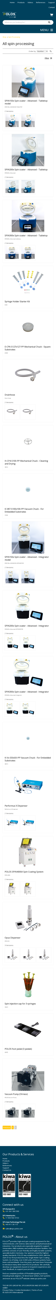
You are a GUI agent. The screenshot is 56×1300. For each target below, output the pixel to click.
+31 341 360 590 (12, 1211)
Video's (5, 1163)
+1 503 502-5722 (12, 1218)
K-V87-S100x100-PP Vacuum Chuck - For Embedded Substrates (24, 510)
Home (12, 2)
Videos (30, 2)
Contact (52, 7)
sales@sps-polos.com (14, 1228)
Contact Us (7, 1170)
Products (21, 2)
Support (51, 2)
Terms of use (37, 1290)
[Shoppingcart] (51, 15)
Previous (6, 1127)
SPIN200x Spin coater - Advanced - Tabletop (26, 169)
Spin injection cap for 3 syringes (20, 1003)
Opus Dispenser (12, 937)
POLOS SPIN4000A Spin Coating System (24, 871)
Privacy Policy (8, 1290)
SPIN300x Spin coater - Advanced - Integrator (27, 691)
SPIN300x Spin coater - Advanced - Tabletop (26, 235)
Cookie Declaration (22, 1290)
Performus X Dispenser (16, 805)
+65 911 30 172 (11, 1224)
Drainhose (10, 394)
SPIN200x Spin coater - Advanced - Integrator (27, 625)
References (40, 2)
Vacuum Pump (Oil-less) (16, 1094)
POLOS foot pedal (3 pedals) (18, 1048)
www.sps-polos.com (38, 1278)
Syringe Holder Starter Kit (17, 301)
